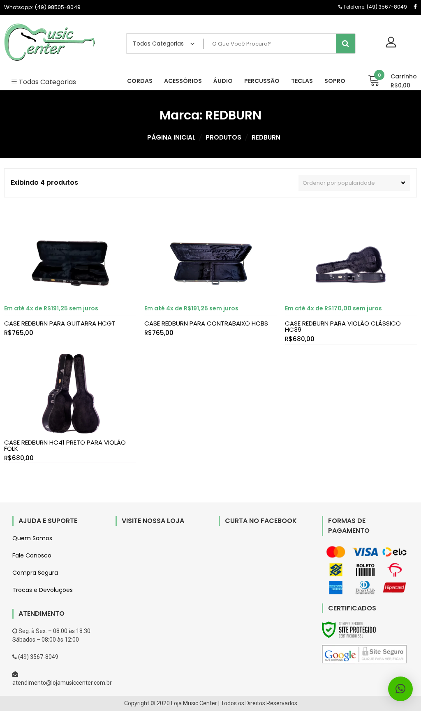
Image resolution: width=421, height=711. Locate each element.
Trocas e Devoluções (42, 590)
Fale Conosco (31, 555)
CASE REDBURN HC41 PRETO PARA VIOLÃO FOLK (65, 445)
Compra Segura (35, 573)
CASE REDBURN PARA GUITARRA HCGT (60, 323)
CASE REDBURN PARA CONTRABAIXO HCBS (206, 323)
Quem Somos (32, 538)
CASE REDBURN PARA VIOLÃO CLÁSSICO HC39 (343, 326)
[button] (400, 689)
